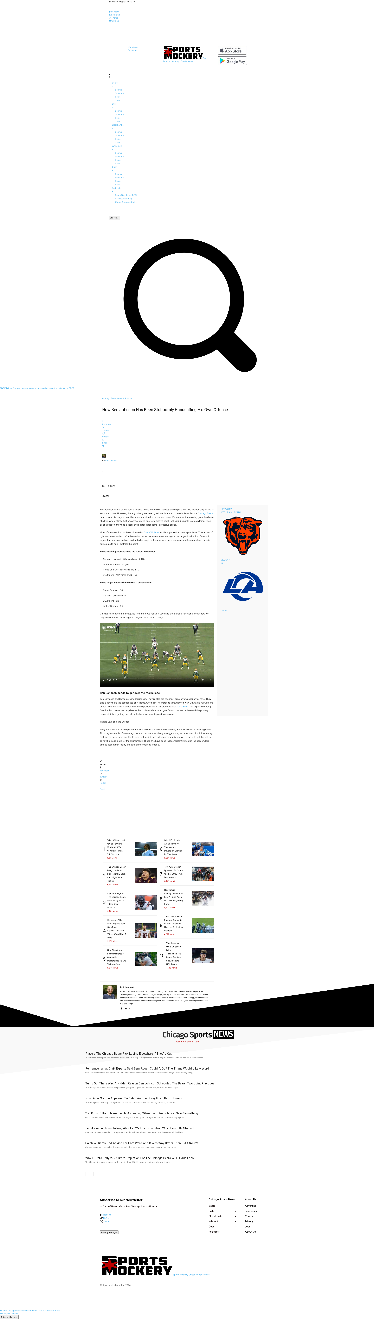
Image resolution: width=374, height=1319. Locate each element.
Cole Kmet (183, 706)
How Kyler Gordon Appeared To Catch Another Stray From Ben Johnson (133, 1098)
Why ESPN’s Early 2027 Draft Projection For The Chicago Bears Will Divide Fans (139, 1158)
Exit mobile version (9, 1313)
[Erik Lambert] (104, 457)
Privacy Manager (109, 1232)
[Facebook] (121, 1008)
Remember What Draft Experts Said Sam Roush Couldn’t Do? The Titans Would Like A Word (147, 1068)
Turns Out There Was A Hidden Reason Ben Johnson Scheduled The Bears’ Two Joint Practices (149, 1083)
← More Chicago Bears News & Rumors (19, 1310)
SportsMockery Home (49, 1310)
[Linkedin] (125, 1008)
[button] (187, 378)
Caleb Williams (151, 532)
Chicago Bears (205, 513)
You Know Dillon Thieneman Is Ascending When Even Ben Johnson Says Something (141, 1113)
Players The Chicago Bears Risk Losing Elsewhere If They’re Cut (128, 1053)
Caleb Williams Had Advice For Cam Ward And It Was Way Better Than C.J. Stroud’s (141, 1143)
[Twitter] (130, 1008)
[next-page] (92, 1174)
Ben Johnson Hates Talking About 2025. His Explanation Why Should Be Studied (139, 1128)
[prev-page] (87, 1174)
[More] (187, 445)
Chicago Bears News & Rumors (117, 398)
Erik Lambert (111, 460)
